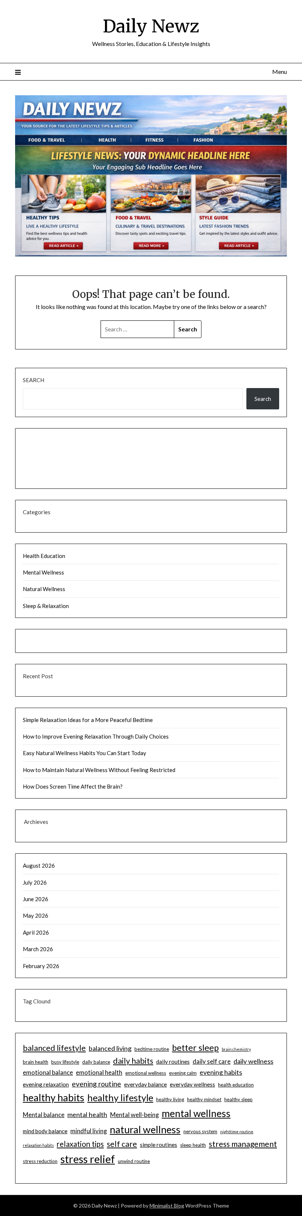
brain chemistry (236, 1049)
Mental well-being (134, 1115)
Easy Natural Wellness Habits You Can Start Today (84, 753)
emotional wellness (145, 1073)
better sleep (195, 1047)
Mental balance (43, 1115)
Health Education (44, 555)
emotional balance (48, 1072)
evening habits (221, 1072)
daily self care (212, 1061)
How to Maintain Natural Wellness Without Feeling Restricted (99, 770)
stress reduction (40, 1161)
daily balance (96, 1062)
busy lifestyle (65, 1062)
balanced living (110, 1048)
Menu (279, 71)
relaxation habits (38, 1145)
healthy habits (53, 1097)
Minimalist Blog (167, 1205)
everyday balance (145, 1084)
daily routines (173, 1061)
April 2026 (36, 932)
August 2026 (39, 865)
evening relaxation (46, 1084)
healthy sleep (238, 1099)
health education (236, 1085)
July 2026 (35, 882)
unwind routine (134, 1161)
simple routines (158, 1144)
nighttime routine (236, 1131)
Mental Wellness (43, 572)
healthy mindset (204, 1099)
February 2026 (41, 966)
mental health (87, 1114)
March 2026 (38, 949)
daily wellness (253, 1061)
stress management (243, 1144)
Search (33, 380)
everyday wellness (192, 1084)
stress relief (87, 1158)
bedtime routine (151, 1049)
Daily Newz (151, 26)
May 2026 (35, 915)
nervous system (200, 1131)
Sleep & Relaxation (46, 605)
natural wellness (145, 1129)
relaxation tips (80, 1143)
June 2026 (35, 899)
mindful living (88, 1131)
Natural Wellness (44, 589)
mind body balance (45, 1131)
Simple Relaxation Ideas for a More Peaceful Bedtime (88, 720)
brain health (35, 1062)
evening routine (96, 1084)
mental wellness (196, 1113)
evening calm (183, 1073)
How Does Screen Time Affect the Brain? (73, 786)
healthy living (170, 1099)
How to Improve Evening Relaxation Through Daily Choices (96, 736)
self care (122, 1144)
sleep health (193, 1145)
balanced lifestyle (54, 1048)
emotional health (99, 1072)
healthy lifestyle (120, 1097)
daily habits (133, 1061)
